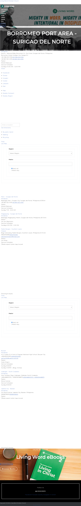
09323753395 (13, 234)
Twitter (5, 75)
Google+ (5, 78)
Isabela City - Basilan (8, 388)
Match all (15, 168)
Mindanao (4, 51)
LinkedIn (5, 83)
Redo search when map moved (12, 244)
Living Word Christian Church (9, 1)
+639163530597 (16, 356)
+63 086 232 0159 (17, 57)
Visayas (3, 231)
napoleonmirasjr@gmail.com (10, 236)
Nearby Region (8, 96)
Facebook (6, 73)
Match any (15, 170)
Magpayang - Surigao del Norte (11, 214)
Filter (3, 141)
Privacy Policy (36, 505)
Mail (4, 86)
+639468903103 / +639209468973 (33, 377)
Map (4, 90)
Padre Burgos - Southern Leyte (11, 229)
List (2, 143)
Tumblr (5, 81)
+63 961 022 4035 (17, 59)
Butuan (3, 350)
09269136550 (14, 394)
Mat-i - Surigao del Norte (9, 197)
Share (3, 68)
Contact (3, 23)
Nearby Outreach (8, 93)
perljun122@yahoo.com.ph (9, 358)
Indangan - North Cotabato (10, 371)
